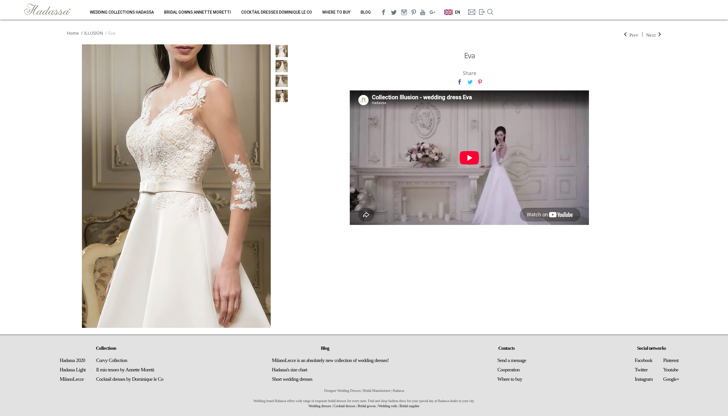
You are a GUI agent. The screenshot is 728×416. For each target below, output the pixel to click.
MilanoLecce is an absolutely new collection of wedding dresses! (330, 360)
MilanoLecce (72, 379)
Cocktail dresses (344, 406)
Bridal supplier (409, 406)
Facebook (643, 360)
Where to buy (336, 12)
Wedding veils (387, 406)
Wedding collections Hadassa (122, 12)
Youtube (670, 369)
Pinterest (671, 360)
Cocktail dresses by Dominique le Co (129, 379)
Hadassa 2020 (72, 360)
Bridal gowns (367, 406)
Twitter (641, 369)
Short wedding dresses (292, 379)
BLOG (366, 12)
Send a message (511, 360)
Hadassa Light (73, 369)
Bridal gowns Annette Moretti (197, 12)
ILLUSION (93, 33)
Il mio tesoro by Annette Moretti (125, 369)
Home (73, 33)
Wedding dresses (320, 406)
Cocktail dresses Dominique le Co (276, 12)
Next (651, 34)
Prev (633, 34)
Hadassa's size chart (289, 369)
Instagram (644, 379)
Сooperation (508, 369)
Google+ (671, 379)
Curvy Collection (111, 360)
